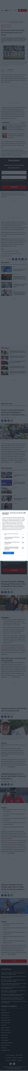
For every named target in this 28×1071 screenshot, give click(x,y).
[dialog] (14, 535)
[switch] (22, 537)
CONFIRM (8, 552)
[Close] (25, 513)
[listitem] (14, 534)
